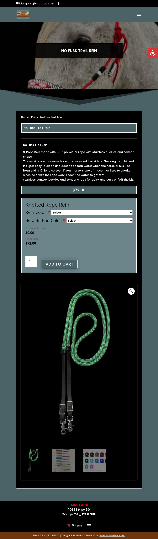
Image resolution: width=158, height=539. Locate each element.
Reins (34, 117)
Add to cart (60, 264)
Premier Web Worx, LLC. (112, 535)
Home (25, 117)
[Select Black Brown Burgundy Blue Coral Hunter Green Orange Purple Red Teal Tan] (92, 212)
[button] (153, 53)
